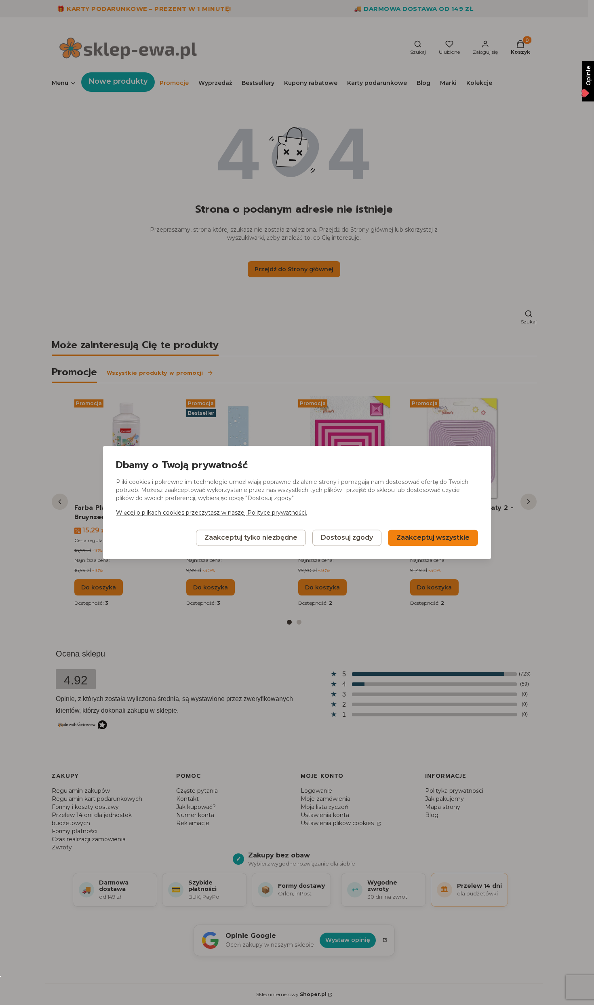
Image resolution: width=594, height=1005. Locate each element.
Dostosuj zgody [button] (347, 538)
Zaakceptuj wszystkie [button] (433, 538)
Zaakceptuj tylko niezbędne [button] (250, 538)
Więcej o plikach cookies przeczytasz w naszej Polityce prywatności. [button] (211, 513)
